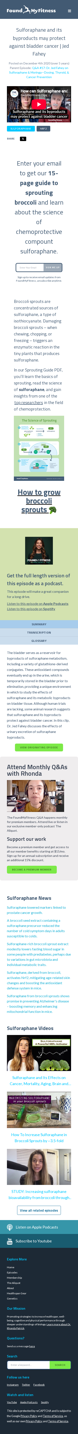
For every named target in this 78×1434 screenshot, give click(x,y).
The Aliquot (13, 1283)
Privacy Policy (29, 1416)
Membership (14, 1277)
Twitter (26, 1384)
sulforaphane (20, 128)
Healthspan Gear (16, 1293)
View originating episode (39, 747)
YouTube (12, 1402)
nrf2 (43, 128)
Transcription (39, 632)
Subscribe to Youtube (34, 1241)
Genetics (12, 1298)
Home (10, 1267)
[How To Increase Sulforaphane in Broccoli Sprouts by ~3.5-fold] (39, 1114)
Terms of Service (53, 1416)
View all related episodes (39, 1210)
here (32, 1346)
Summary (39, 624)
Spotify (45, 1402)
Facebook (39, 1384)
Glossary (39, 640)
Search (60, 1365)
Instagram (13, 1384)
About (10, 1288)
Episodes (12, 1272)
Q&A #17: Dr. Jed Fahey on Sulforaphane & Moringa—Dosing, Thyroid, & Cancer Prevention (39, 72)
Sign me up (53, 267)
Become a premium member (32, 869)
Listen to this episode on (37, 603)
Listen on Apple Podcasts (37, 1227)
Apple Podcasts (29, 1402)
